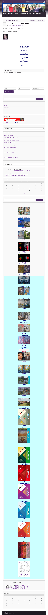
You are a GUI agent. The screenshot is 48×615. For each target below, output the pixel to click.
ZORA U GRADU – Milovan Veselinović (11, 157)
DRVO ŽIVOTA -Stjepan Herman (10, 147)
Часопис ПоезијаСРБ (24, 13)
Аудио (30, 13)
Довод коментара (7, 109)
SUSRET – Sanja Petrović (8, 135)
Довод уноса (6, 107)
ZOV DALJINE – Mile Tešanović (9, 142)
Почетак (4, 13)
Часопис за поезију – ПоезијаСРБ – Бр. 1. (17, 175)
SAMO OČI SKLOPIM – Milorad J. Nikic (11, 137)
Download (24, 216)
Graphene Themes (11, 613)
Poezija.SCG (38, 13)
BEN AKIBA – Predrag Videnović (10, 154)
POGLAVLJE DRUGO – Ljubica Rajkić (22, 170)
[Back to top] (45, 612)
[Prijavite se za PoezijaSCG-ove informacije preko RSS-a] (3, 1)
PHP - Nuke (13, 25)
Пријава (5, 105)
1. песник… (16, 13)
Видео (34, 13)
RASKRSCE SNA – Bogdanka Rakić (36, 20)
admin (9, 25)
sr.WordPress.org (7, 112)
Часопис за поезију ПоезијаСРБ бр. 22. (19, 173)
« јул (24, 193)
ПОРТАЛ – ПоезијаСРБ (20, 171)
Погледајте (6, 122)
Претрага (6, 96)
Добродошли (10, 13)
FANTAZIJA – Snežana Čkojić (9, 152)
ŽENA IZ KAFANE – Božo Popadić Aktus (11, 145)
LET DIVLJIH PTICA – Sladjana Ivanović (11, 140)
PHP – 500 (9, 15)
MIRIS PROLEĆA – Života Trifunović (11, 20)
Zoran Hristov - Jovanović (19, 25)
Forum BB (4, 15)
